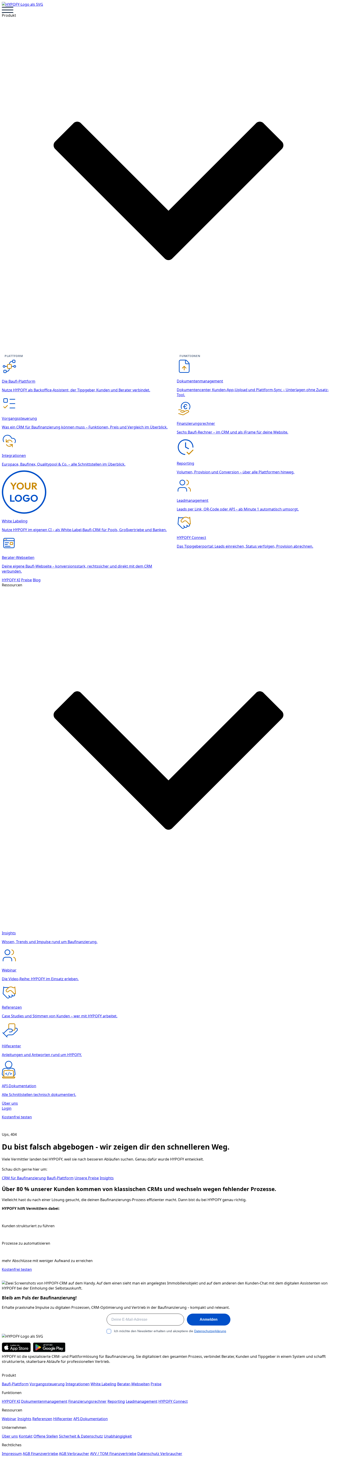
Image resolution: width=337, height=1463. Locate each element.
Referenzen (42, 1418)
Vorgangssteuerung (47, 1383)
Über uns (10, 1103)
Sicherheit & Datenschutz (81, 1436)
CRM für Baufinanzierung (24, 1177)
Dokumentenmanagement (44, 1401)
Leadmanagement (141, 1401)
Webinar (9, 1418)
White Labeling (103, 1383)
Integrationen (78, 1383)
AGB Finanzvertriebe (40, 1453)
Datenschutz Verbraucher (159, 1453)
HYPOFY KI (11, 579)
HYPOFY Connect (173, 1401)
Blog (37, 579)
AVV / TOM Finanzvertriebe (113, 1453)
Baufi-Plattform (60, 1177)
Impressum (12, 1453)
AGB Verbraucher (74, 1453)
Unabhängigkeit (118, 1436)
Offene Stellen (45, 1436)
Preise (26, 579)
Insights (107, 1177)
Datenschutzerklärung (210, 1331)
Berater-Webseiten (133, 1383)
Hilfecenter (62, 1418)
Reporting (116, 1401)
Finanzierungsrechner (87, 1401)
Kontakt (26, 1436)
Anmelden (209, 1319)
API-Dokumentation (90, 1418)
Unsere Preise (87, 1177)
